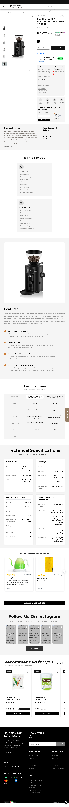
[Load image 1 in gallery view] (4, 28)
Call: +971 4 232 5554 (44, 119)
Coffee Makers (33, 755)
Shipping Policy (56, 762)
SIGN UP (60, 744)
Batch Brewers (33, 762)
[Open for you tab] (66, 802)
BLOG (31, 776)
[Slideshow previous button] (5, 571)
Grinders (17, 12)
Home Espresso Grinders (26, 12)
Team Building (56, 772)
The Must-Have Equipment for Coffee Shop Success (35, 780)
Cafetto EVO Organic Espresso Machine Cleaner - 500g (42, 698)
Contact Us (55, 755)
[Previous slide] (5, 2)
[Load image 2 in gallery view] (4, 35)
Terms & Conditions (58, 768)
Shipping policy (41, 53)
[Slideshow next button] (64, 571)
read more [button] (7, 146)
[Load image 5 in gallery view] (4, 56)
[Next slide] (64, 2)
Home (5, 12)
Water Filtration (33, 772)
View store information (44, 76)
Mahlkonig (10, 12)
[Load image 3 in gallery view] (4, 42)
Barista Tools (32, 765)
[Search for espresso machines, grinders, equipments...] (59, 6)
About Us (55, 758)
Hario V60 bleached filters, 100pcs (13, 698)
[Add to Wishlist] (63, 15)
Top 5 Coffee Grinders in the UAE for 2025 (36, 791)
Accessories (32, 768)
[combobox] (54, 6)
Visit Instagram (34, 648)
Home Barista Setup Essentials (35, 786)
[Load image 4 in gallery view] (4, 49)
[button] (3, 6)
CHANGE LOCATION (42, 89)
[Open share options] (60, 15)
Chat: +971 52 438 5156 (44, 116)
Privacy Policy (56, 765)
